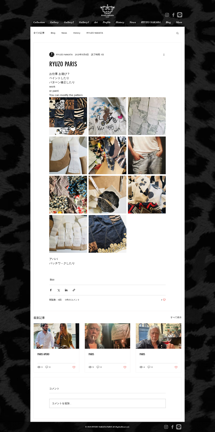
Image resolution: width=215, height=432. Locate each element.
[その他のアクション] (164, 54)
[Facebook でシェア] (50, 290)
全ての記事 (39, 33)
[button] (177, 33)
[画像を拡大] (68, 116)
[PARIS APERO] (56, 336)
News (64, 33)
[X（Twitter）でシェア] (58, 290)
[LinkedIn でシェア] (66, 290)
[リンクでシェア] (73, 290)
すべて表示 (175, 317)
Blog (53, 33)
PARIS (91, 354)
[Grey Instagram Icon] (167, 14)
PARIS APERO (43, 354)
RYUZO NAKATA (95, 33)
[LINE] (179, 14)
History (76, 33)
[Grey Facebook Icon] (173, 14)
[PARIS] (107, 336)
